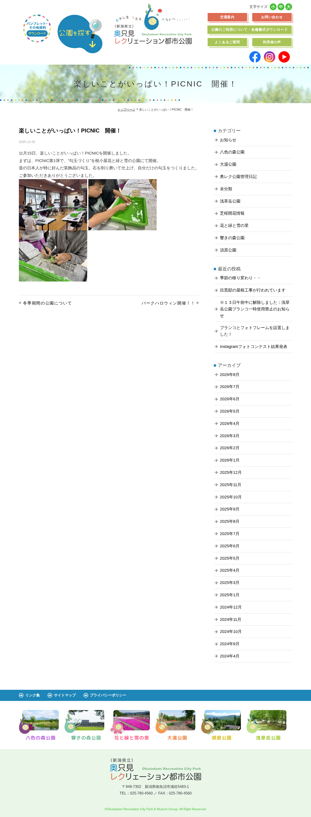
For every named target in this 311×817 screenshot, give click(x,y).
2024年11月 (230, 619)
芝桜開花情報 (232, 213)
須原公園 (228, 250)
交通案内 (227, 17)
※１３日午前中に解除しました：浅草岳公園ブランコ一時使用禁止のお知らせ (255, 309)
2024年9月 (230, 644)
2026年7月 (230, 386)
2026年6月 (230, 399)
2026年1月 (230, 460)
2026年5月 (230, 411)
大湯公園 (228, 164)
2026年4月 (230, 423)
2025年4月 (230, 570)
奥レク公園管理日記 (238, 176)
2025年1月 (230, 595)
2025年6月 (230, 546)
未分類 (226, 189)
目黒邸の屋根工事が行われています (253, 290)
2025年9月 (230, 509)
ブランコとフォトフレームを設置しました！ (255, 331)
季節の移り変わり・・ (240, 278)
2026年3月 (230, 436)
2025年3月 (230, 582)
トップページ (126, 109)
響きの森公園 (232, 238)
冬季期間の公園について (47, 303)
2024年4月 (230, 656)
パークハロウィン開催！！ (168, 303)
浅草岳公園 (230, 201)
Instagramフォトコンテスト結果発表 (253, 346)
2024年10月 (231, 631)
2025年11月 (230, 484)
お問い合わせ (272, 17)
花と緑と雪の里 (234, 225)
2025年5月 (230, 558)
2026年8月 (230, 374)
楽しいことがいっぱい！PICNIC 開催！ (70, 130)
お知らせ (228, 140)
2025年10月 (231, 497)
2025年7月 (230, 533)
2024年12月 (231, 607)
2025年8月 (230, 521)
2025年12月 (231, 472)
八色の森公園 (232, 152)
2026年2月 (230, 448)
